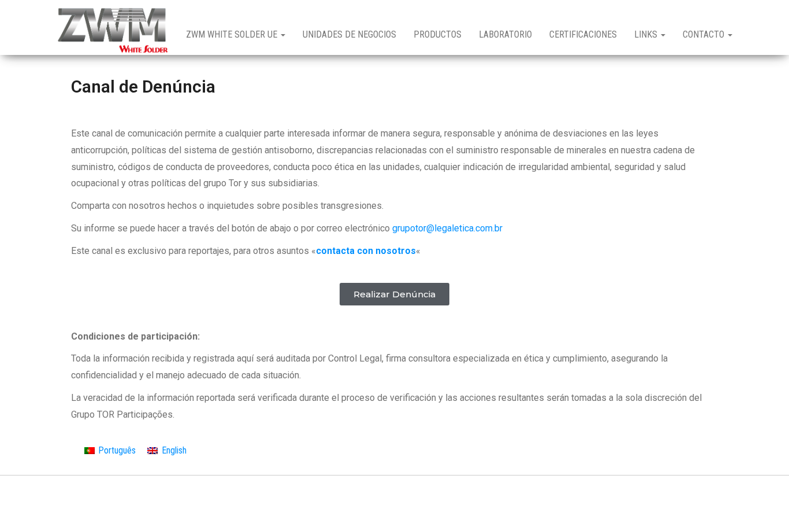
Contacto (705, 34)
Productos (438, 34)
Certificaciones (583, 34)
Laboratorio (505, 34)
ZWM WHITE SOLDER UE (233, 34)
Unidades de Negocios (349, 34)
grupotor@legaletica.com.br (447, 228)
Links (647, 34)
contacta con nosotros (366, 250)
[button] (394, 294)
